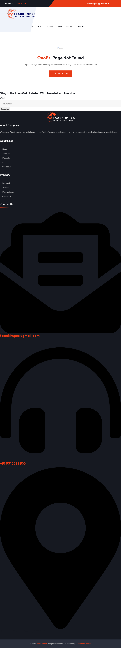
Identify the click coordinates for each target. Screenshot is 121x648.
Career (69, 26)
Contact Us (6, 167)
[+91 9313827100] (60, 400)
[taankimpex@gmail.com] (60, 272)
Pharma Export (8, 192)
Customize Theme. (83, 644)
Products (49, 26)
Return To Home (62, 74)
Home (4, 149)
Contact (81, 26)
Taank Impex (41, 644)
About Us (6, 154)
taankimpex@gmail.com (97, 3)
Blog (60, 26)
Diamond (6, 183)
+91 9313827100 (13, 463)
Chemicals (6, 196)
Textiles (5, 188)
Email (2, 98)
